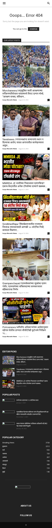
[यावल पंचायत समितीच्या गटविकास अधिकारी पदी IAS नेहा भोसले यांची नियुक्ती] (8, 426)
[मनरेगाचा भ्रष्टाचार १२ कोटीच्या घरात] (8, 403)
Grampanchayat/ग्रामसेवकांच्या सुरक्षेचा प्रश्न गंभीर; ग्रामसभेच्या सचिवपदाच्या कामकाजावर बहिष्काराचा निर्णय (24, 286)
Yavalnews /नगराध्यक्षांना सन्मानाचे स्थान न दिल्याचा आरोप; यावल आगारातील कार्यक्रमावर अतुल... (23, 142)
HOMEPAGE (33, 29)
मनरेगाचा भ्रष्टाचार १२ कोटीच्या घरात (27, 400)
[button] (4, 3)
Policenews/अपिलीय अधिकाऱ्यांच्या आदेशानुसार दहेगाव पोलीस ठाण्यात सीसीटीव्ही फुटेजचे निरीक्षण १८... (25, 330)
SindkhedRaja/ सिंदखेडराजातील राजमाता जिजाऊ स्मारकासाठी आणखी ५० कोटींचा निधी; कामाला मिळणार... (23, 227)
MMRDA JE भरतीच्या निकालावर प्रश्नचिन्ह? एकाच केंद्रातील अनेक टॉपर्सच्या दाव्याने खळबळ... (24, 185)
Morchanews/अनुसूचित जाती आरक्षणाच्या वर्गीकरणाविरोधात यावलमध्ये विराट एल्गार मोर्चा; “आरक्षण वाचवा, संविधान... (23, 93)
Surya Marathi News (9, 100)
